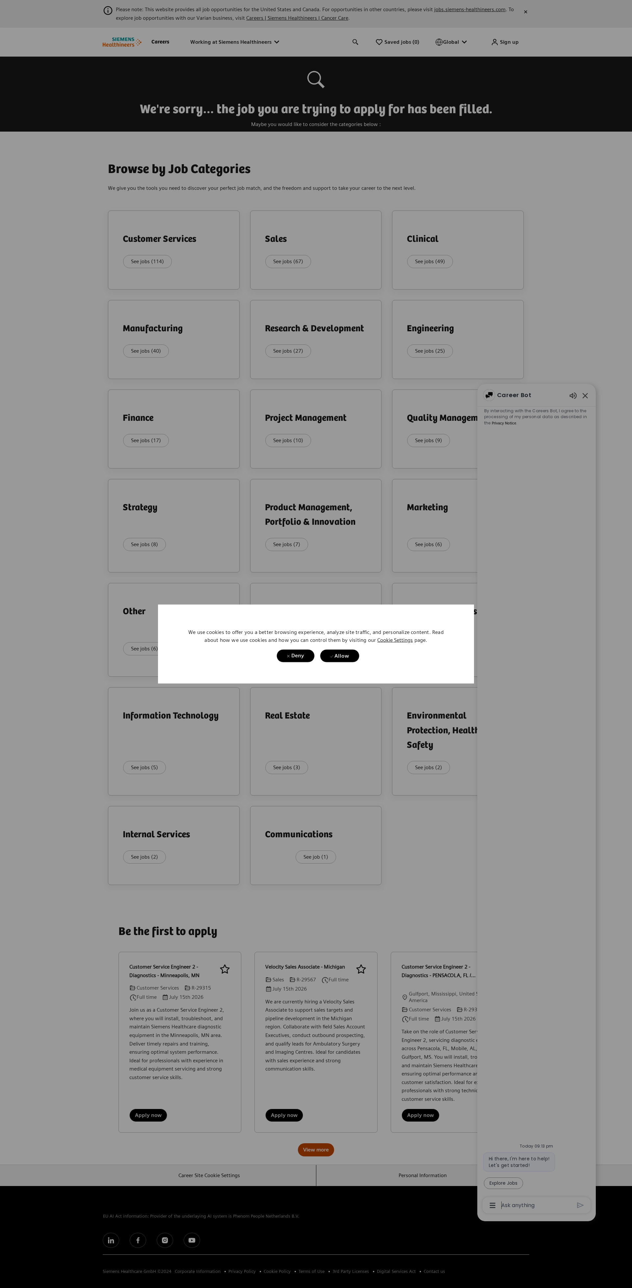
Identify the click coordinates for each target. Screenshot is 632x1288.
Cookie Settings (395, 640)
